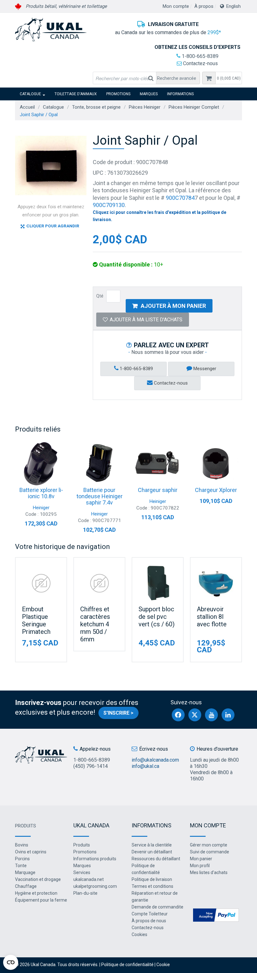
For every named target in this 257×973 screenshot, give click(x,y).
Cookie (163, 964)
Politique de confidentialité (127, 964)
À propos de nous (149, 920)
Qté (99, 295)
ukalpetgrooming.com (95, 886)
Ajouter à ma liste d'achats (146, 320)
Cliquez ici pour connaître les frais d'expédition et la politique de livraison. (159, 216)
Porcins (22, 858)
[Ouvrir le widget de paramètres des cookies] (10, 962)
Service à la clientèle (152, 844)
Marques (149, 94)
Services (81, 872)
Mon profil (200, 865)
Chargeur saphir (157, 490)
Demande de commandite (157, 906)
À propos (203, 6)
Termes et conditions (152, 886)
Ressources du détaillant (156, 858)
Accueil (27, 107)
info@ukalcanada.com (155, 760)
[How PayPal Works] (216, 914)
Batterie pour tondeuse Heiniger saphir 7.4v (99, 496)
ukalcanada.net (88, 879)
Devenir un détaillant (152, 851)
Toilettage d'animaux (76, 94)
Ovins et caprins (30, 851)
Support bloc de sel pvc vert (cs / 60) (157, 616)
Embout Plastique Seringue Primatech (36, 620)
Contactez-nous (200, 63)
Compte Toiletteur (150, 913)
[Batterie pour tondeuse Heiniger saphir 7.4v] (99, 463)
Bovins (21, 844)
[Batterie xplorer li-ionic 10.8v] (41, 463)
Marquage (25, 872)
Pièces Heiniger (144, 107)
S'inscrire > (118, 713)
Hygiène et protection (36, 893)
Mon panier (201, 858)
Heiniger (41, 507)
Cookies (139, 934)
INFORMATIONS (180, 94)
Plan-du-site (85, 893)
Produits (25, 825)
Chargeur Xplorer (216, 490)
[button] (228, 78)
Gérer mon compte (208, 844)
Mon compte (176, 6)
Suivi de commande (209, 851)
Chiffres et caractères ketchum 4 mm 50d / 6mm (95, 624)
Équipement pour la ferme (41, 900)
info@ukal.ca (145, 766)
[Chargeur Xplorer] (215, 463)
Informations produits (94, 858)
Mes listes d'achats (209, 872)
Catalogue (30, 94)
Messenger (204, 368)
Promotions (118, 94)
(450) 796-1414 (90, 766)
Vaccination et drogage (38, 879)
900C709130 (109, 205)
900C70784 (180, 197)
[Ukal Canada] (51, 29)
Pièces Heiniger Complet (194, 107)
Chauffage (26, 886)
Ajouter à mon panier (173, 306)
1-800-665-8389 (199, 56)
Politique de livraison (152, 879)
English (233, 6)
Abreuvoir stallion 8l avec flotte (212, 616)
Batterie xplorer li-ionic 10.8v (41, 493)
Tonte (21, 865)
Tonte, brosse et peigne (96, 107)
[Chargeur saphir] (157, 463)
